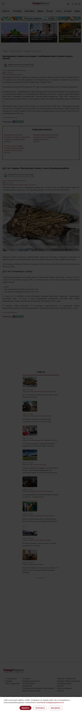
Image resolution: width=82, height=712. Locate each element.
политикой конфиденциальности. (50, 703)
